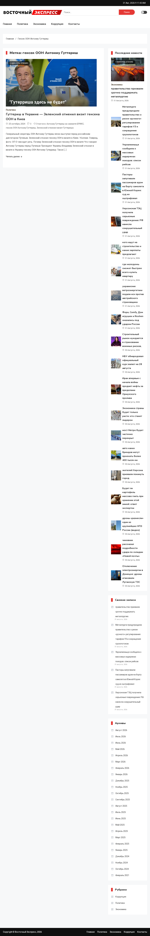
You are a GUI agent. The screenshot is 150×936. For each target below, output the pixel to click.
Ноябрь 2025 (121, 787)
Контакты (74, 24)
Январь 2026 (121, 774)
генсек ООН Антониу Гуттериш (21, 128)
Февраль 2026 (122, 768)
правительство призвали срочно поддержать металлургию (127, 92)
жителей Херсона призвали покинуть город (133, 474)
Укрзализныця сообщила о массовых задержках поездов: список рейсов (128, 657)
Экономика (39, 24)
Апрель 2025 (121, 831)
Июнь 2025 (120, 818)
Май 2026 (120, 749)
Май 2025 (120, 825)
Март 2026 (120, 762)
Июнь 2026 (120, 743)
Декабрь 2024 (122, 856)
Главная (7, 24)
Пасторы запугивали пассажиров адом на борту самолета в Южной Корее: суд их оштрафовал (133, 186)
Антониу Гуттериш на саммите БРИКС (65, 124)
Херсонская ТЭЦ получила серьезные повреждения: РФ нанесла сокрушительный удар (132, 220)
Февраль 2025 (122, 844)
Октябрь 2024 (122, 869)
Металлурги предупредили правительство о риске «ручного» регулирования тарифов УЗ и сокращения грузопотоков (128, 634)
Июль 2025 (120, 812)
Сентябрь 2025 (122, 799)
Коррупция (57, 24)
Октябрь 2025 (122, 793)
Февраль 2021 (122, 875)
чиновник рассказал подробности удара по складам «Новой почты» (132, 548)
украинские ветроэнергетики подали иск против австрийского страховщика (133, 294)
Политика (22, 24)
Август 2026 (121, 730)
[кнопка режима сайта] (144, 12)
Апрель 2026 (121, 755)
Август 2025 (121, 806)
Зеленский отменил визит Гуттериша (55, 128)
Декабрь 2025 (122, 780)
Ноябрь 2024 (121, 862)
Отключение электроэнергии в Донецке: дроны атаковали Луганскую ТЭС (132, 574)
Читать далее (13, 156)
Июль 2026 (120, 736)
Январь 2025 (121, 850)
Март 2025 (120, 837)
